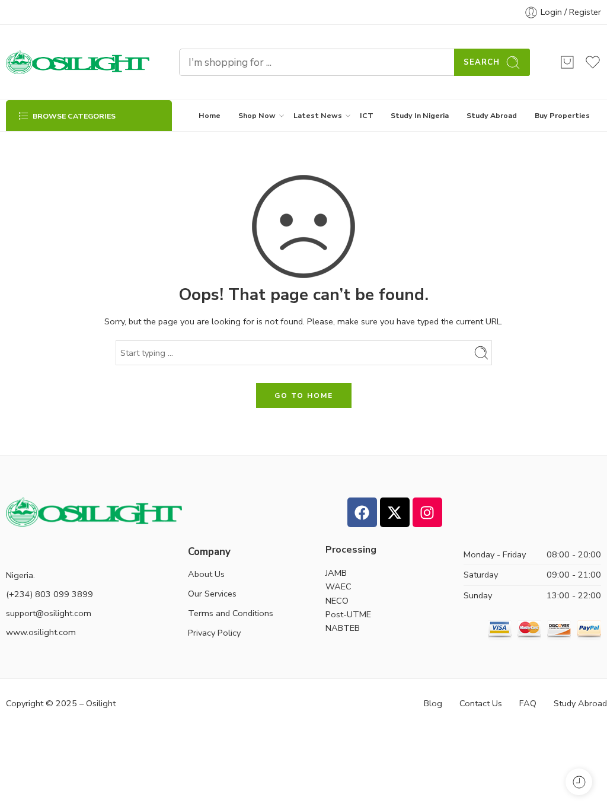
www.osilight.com (41, 632)
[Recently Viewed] (579, 781)
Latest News (317, 115)
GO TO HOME (303, 395)
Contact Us (480, 703)
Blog (433, 703)
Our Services (212, 593)
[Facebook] (362, 512)
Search (482, 62)
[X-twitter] (395, 512)
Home (210, 115)
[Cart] (567, 62)
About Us (206, 574)
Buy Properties (562, 115)
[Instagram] (427, 512)
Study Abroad (492, 115)
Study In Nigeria (420, 115)
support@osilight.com (48, 613)
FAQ (527, 703)
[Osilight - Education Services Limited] (77, 62)
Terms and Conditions (230, 613)
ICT (366, 115)
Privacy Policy (214, 633)
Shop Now (257, 115)
